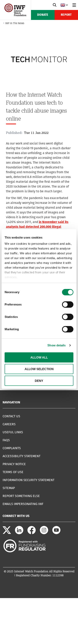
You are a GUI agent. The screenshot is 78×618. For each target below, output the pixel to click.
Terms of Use (13, 472)
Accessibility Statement (21, 456)
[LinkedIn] (19, 533)
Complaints (12, 448)
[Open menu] (74, 5)
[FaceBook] (31, 533)
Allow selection (39, 369)
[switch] (67, 304)
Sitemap (9, 488)
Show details (56, 345)
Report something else (21, 496)
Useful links (13, 432)
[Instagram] (44, 533)
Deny (39, 380)
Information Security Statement (28, 480)
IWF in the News (14, 23)
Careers (9, 424)
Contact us (11, 416)
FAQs (6, 440)
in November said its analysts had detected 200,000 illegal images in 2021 (37, 226)
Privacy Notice (14, 464)
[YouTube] (56, 533)
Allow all (39, 357)
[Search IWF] (54, 5)
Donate (42, 15)
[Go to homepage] (15, 15)
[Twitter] (7, 533)
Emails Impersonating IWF (23, 504)
